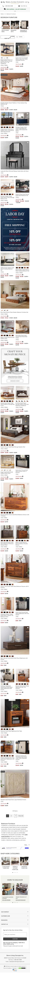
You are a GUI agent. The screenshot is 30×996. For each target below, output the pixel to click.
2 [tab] (14, 872)
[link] (15, 970)
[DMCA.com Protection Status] (22, 968)
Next (28, 27)
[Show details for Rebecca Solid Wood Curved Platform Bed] (7, 327)
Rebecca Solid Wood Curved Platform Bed (7, 338)
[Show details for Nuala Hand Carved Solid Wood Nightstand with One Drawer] (22, 603)
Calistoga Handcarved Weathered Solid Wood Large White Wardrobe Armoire (21, 757)
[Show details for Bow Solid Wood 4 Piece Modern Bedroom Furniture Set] (15, 294)
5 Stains (5, 133)
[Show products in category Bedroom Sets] (15, 25)
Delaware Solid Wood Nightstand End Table (11, 731)
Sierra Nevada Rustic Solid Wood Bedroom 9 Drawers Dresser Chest (7, 544)
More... (26, 845)
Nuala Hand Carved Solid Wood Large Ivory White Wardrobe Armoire (22, 59)
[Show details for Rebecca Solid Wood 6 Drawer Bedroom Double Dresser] (22, 532)
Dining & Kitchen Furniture (15, 868)
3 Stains (6, 65)
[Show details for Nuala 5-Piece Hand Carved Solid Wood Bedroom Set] (22, 185)
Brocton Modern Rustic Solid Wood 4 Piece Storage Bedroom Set (7, 197)
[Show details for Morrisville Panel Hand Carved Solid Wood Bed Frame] (22, 327)
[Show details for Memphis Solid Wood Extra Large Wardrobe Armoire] (15, 783)
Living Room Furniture (5, 867)
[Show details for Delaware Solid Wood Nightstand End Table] (15, 713)
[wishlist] (26, 2)
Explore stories (6, 900)
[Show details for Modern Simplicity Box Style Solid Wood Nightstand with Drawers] (7, 747)
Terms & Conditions (7, 968)
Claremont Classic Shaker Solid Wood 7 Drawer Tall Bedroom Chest (7, 615)
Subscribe (15, 939)
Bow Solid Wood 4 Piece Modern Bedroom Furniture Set (14, 312)
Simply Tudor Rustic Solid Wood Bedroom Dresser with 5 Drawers (15, 587)
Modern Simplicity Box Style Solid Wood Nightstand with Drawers (7, 759)
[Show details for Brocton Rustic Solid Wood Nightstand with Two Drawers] (22, 675)
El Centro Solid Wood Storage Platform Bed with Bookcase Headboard (22, 404)
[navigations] (1, 2)
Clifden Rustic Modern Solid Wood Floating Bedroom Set (7, 269)
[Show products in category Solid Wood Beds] (6, 25)
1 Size (17, 62)
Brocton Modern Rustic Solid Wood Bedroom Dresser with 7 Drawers (15, 515)
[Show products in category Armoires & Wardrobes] (24, 25)
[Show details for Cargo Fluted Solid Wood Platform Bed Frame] (7, 461)
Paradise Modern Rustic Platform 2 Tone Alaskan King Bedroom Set (14, 103)
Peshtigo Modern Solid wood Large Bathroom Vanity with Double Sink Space (21, 129)
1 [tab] (12, 872)
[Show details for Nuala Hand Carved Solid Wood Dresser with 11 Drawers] (22, 461)
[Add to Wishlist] (12, 44)
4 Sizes (2, 200)
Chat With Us (23, 6)
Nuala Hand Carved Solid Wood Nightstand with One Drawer (22, 613)
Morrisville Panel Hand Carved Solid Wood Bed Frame (21, 337)
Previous (1, 27)
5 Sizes (2, 65)
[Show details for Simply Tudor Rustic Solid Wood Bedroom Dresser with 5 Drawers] (15, 568)
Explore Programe (20, 900)
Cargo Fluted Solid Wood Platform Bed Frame (7, 472)
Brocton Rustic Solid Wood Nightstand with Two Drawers (22, 687)
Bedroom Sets (13, 31)
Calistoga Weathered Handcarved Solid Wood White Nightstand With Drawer (6, 687)
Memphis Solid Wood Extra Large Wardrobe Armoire (13, 799)
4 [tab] (17, 872)
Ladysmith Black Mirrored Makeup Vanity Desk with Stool (14, 171)
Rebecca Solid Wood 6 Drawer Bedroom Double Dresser (22, 544)
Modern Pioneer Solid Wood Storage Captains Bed (13, 447)
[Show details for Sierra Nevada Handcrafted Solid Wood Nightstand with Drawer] (15, 640)
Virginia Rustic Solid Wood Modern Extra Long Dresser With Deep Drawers (7, 130)
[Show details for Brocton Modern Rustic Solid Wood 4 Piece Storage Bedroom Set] (7, 185)
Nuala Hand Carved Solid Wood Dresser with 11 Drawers (22, 471)
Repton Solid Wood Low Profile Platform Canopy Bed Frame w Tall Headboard (7, 61)
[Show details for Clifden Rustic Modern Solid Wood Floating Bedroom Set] (7, 259)
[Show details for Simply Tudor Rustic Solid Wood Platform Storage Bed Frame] (7, 392)
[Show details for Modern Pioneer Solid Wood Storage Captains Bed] (15, 429)
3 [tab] (16, 872)
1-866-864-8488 (8, 6)
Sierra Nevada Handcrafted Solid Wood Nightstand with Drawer (14, 658)
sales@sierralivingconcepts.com (16, 961)
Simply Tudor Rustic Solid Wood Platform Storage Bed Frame (7, 404)
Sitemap (14, 968)
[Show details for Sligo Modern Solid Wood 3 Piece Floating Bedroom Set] (22, 259)
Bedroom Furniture (24, 867)
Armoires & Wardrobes (23, 31)
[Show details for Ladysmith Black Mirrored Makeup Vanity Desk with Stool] (15, 155)
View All (20, 816)
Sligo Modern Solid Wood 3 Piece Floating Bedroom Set (22, 270)
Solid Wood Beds (5, 31)
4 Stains (6, 475)
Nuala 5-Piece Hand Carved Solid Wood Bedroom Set (22, 195)
